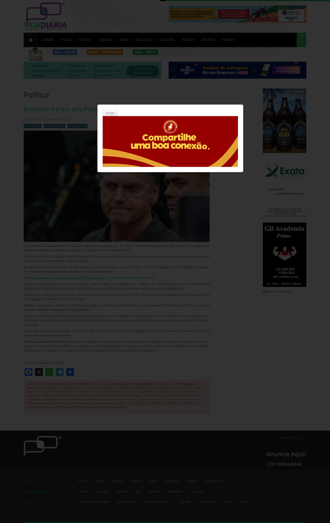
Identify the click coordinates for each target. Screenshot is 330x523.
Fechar (110, 113)
